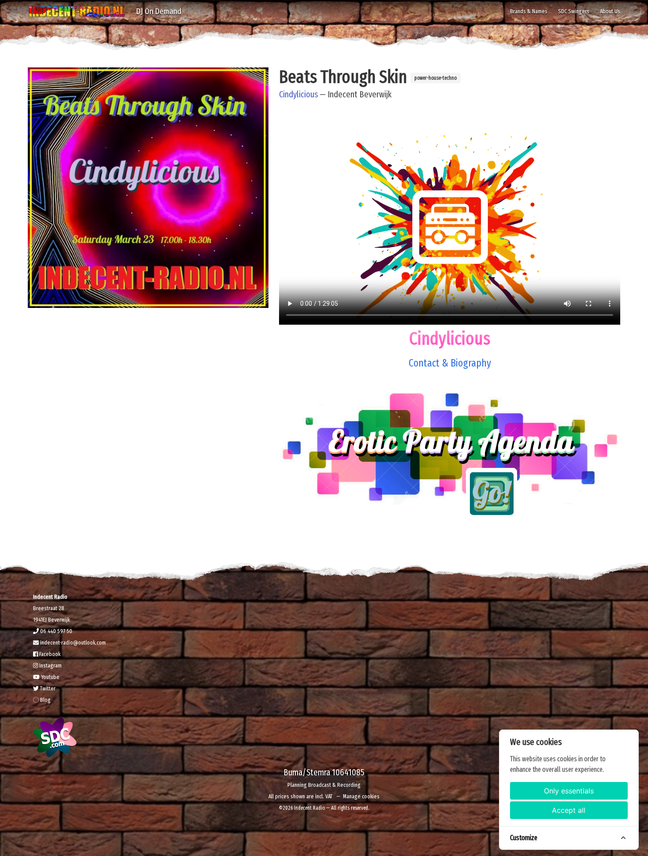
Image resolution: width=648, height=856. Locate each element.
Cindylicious (298, 94)
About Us (610, 11)
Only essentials (569, 790)
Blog (45, 700)
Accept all (568, 810)
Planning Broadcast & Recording (324, 785)
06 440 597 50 (55, 631)
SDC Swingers (573, 11)
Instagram (50, 665)
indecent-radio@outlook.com (72, 642)
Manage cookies (361, 796)
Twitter (47, 688)
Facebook (49, 654)
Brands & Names (528, 11)
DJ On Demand (158, 11)
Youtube (50, 677)
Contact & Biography (450, 363)
